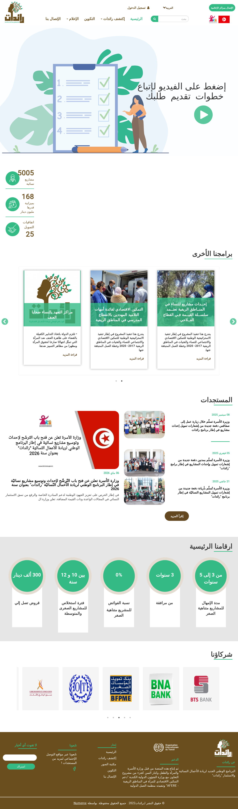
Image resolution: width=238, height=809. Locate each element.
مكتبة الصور (108, 764)
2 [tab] (116, 381)
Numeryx (80, 803)
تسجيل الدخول (136, 8)
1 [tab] (122, 381)
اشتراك (21, 766)
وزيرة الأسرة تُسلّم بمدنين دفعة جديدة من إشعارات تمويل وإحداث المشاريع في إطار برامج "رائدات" (200, 464)
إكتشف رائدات (113, 18)
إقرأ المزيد (177, 516)
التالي (5, 322)
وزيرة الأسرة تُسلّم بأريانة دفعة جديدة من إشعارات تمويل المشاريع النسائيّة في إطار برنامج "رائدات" (204, 492)
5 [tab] (108, 718)
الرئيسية (136, 18)
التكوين (89, 18)
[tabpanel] (119, 322)
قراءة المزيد (70, 360)
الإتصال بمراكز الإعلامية (222, 7)
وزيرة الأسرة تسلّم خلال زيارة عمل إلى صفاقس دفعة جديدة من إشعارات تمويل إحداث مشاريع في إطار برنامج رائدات (201, 425)
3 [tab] (119, 718)
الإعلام (73, 18)
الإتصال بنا (53, 18)
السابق (233, 322)
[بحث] (154, 19)
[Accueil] (14, 12)
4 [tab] (113, 718)
